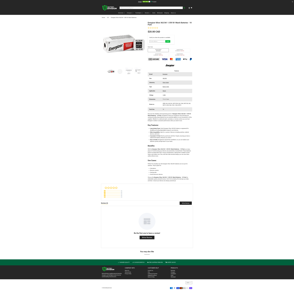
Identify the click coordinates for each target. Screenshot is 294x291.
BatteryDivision (108, 287)
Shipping (166, 12)
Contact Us (150, 270)
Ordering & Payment (152, 273)
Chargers (129, 12)
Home (103, 17)
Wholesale (160, 12)
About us (173, 12)
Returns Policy (151, 277)
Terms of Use (128, 272)
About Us (127, 270)
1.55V (164, 95)
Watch (164, 91)
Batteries (120, 12)
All (108, 17)
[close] (292, 2)
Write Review (185, 203)
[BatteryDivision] (109, 7)
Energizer (165, 74)
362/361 (165, 78)
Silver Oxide (166, 82)
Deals (153, 12)
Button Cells (166, 86)
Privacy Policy (128, 273)
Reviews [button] (104, 203)
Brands (147, 12)
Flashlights (138, 12)
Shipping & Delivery (152, 275)
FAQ (149, 272)
